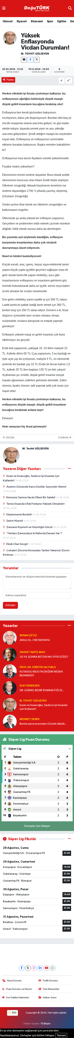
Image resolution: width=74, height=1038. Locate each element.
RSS (14, 1012)
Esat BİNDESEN (29, 685)
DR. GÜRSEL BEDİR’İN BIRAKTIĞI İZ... (42, 690)
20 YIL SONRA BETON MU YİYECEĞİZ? (44, 656)
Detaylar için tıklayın (37, 826)
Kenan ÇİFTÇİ (28, 635)
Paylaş (10, 79)
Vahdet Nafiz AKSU (32, 652)
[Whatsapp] (52, 968)
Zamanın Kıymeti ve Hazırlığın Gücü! (29, 527)
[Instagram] (34, 968)
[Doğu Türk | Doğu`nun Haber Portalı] (37, 9)
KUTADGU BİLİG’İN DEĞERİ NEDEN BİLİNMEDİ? (41, 673)
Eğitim (61, 21)
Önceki (9, 437)
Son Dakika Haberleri (17, 997)
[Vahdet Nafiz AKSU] (10, 654)
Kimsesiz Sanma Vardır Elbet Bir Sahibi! (31, 497)
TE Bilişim (45, 1023)
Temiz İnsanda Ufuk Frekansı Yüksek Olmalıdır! (35, 503)
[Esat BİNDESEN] (10, 687)
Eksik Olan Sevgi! (17, 544)
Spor (50, 21)
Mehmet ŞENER (29, 719)
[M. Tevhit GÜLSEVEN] (10, 37)
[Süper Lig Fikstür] (69, 839)
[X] (37, 60)
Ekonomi (37, 21)
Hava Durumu (14, 980)
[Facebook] (30, 60)
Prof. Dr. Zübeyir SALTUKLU (38, 667)
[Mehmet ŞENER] (10, 721)
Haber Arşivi (49, 997)
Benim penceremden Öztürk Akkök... (43, 723)
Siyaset (22, 21)
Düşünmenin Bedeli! (19, 514)
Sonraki (63, 437)
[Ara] (70, 8)
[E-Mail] (24, 60)
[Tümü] (69, 625)
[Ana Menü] (4, 8)
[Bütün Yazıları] (69, 468)
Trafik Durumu (50, 980)
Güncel (7, 21)
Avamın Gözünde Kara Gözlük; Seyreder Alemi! (36, 486)
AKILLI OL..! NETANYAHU (35, 640)
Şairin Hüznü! (14, 520)
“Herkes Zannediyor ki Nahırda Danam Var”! (34, 533)
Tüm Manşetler (51, 989)
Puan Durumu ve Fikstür (19, 989)
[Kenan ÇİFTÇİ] (10, 637)
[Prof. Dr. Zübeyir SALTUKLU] (10, 671)
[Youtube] (46, 968)
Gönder (10, 605)
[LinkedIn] (40, 968)
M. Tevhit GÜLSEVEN (35, 53)
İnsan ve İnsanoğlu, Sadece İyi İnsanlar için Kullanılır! (44, 707)
